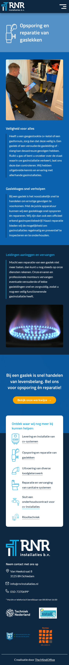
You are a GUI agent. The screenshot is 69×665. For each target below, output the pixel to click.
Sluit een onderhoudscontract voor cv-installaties (38, 501)
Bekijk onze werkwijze (34, 399)
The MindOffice (45, 659)
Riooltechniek (31, 517)
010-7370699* (19, 591)
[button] (63, 7)
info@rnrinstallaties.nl (24, 583)
